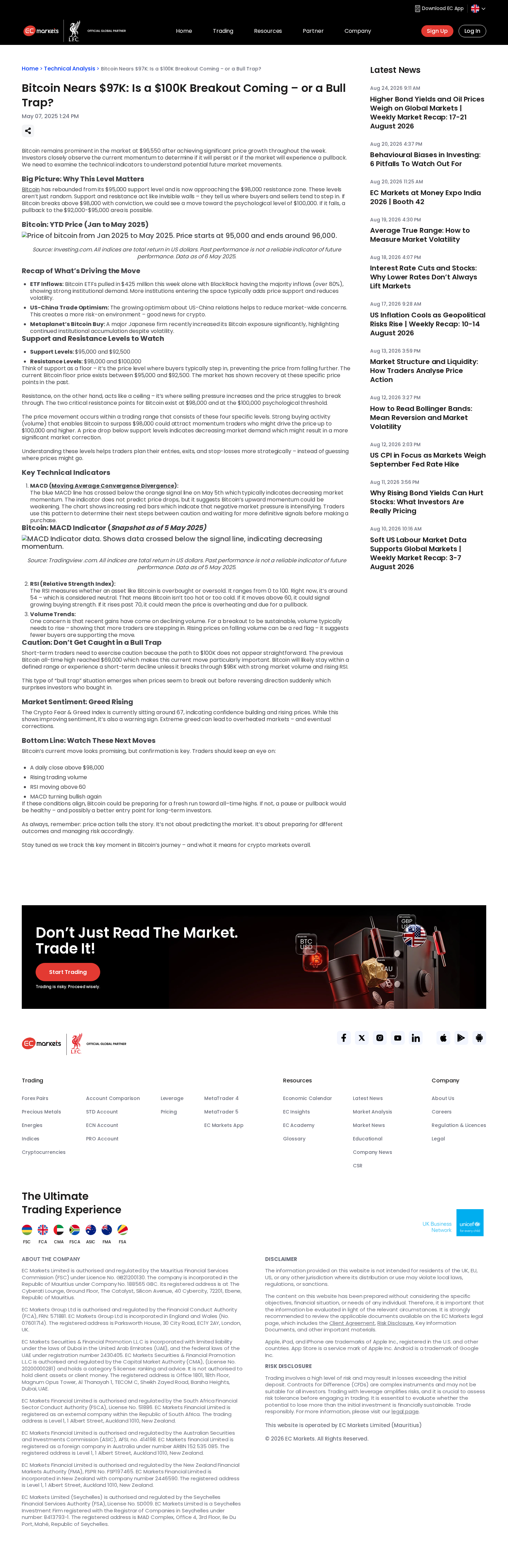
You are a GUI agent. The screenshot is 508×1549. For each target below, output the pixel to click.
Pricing (169, 1111)
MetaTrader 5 (221, 1111)
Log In (472, 31)
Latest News (368, 1098)
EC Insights (296, 1111)
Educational (368, 1138)
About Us (443, 1098)
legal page (405, 1411)
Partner (313, 31)
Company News (372, 1152)
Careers (442, 1111)
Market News (369, 1125)
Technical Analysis (69, 69)
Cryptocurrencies (43, 1152)
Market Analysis (372, 1111)
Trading (223, 31)
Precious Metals (41, 1111)
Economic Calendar (307, 1098)
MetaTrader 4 (221, 1098)
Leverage (172, 1098)
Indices (30, 1138)
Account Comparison (113, 1098)
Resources (268, 31)
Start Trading (68, 972)
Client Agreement (352, 1323)
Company (358, 31)
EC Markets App (224, 1125)
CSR (358, 1165)
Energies (32, 1125)
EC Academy (298, 1125)
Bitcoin (31, 189)
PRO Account (102, 1138)
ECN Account (102, 1125)
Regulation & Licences (459, 1125)
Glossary (294, 1138)
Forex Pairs (35, 1098)
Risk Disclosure (395, 1323)
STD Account (102, 1111)
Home (184, 31)
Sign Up (437, 31)
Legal (438, 1138)
